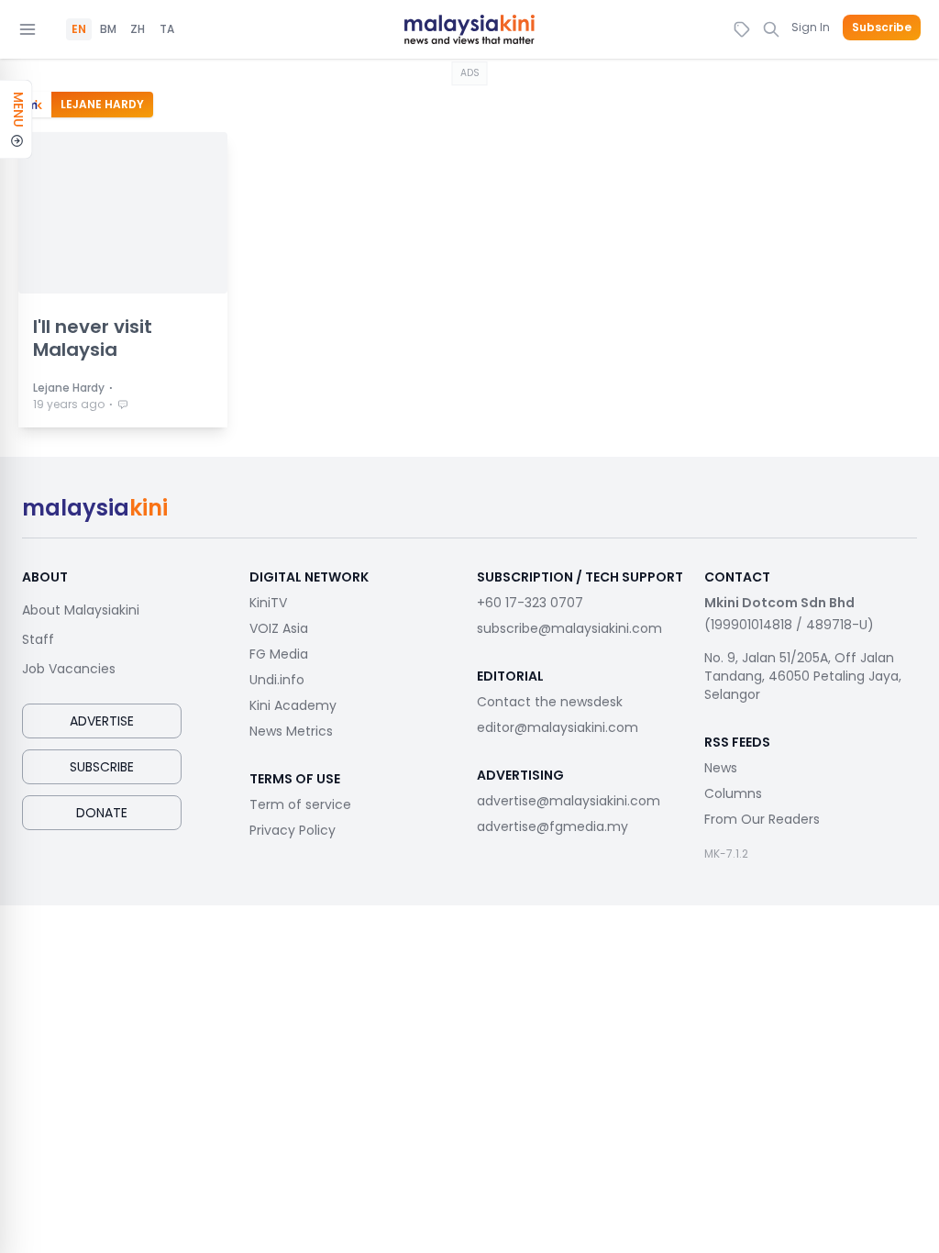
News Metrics (291, 731)
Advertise (102, 721)
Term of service (300, 804)
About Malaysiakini (80, 610)
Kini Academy (293, 705)
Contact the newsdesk (550, 702)
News (720, 768)
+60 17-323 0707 (530, 602)
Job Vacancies (69, 669)
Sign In (810, 27)
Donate (101, 813)
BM (108, 29)
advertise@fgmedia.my (552, 826)
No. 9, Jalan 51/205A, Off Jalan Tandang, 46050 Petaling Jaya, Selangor (802, 676)
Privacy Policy (292, 830)
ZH (137, 29)
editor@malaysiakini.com (557, 727)
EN (79, 29)
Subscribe (881, 27)
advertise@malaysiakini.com (568, 801)
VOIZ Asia (278, 628)
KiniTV (268, 602)
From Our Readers (762, 819)
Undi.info (276, 680)
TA (167, 29)
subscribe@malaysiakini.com (569, 628)
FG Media (278, 654)
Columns (733, 793)
